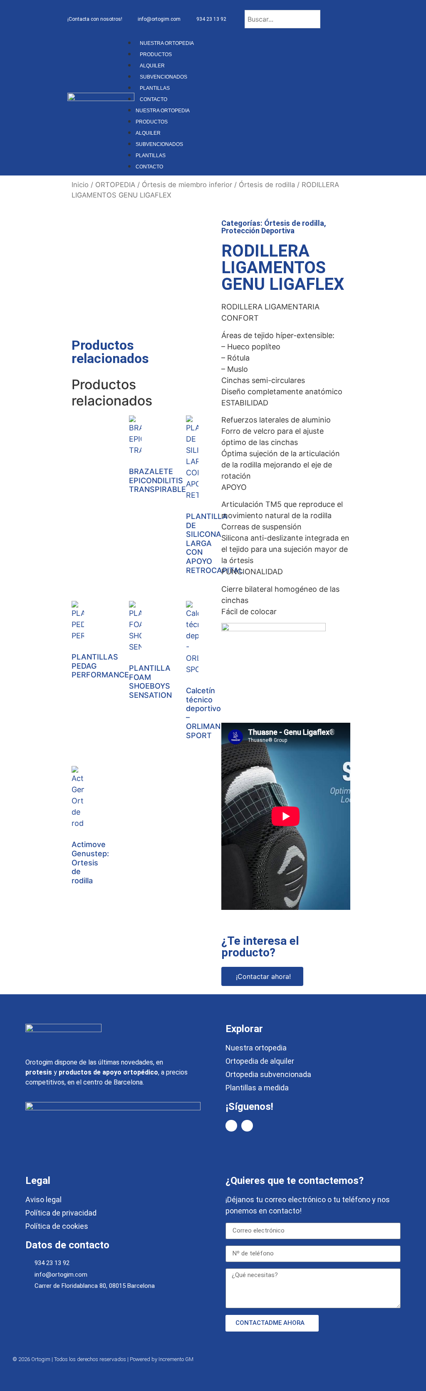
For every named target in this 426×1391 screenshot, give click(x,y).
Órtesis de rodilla (267, 184)
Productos (156, 54)
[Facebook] (231, 1126)
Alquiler (152, 66)
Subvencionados (163, 77)
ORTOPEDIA (115, 184)
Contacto (153, 99)
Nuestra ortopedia (167, 43)
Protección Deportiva (258, 230)
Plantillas (155, 88)
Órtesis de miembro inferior (187, 184)
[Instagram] (247, 1126)
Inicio (80, 184)
